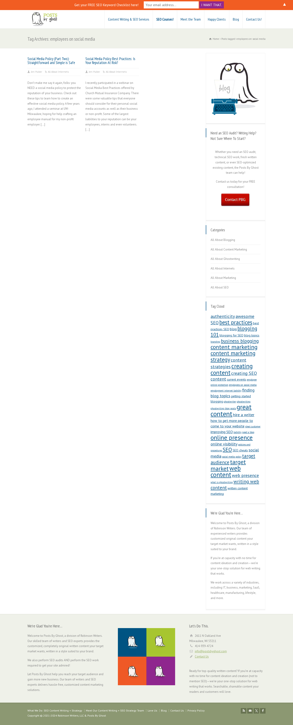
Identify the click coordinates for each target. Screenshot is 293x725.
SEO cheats (240, 450)
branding (215, 341)
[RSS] (243, 711)
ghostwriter (230, 401)
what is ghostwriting (222, 482)
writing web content (235, 484)
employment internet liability (226, 390)
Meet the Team (191, 19)
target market (228, 465)
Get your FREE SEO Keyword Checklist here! (106, 5)
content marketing (234, 347)
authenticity (223, 316)
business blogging (240, 341)
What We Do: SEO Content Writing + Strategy (54, 710)
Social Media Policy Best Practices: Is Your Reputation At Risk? (110, 60)
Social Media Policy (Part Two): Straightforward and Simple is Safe (51, 60)
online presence (232, 437)
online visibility (224, 444)
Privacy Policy (196, 710)
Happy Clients (217, 19)
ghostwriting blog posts (223, 408)
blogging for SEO (231, 335)
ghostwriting (243, 401)
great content (231, 410)
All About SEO (220, 287)
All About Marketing (223, 278)
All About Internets (58, 71)
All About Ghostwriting (225, 259)
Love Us (152, 710)
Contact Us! (254, 19)
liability (237, 432)
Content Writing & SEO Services (128, 19)
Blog (236, 19)
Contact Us (202, 656)
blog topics (251, 335)
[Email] (250, 711)
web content (226, 471)
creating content (232, 369)
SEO (227, 449)
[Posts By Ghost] (44, 19)
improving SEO (222, 431)
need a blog (248, 432)
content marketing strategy (233, 356)
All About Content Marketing (229, 249)
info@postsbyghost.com (211, 651)
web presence (245, 475)
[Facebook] (263, 711)
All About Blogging (223, 240)
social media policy (231, 456)
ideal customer (252, 426)
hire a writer (243, 414)
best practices (235, 322)
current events (236, 379)
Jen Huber (36, 71)
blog (233, 329)
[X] (256, 711)
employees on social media (243, 384)
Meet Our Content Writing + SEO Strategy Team (115, 710)
